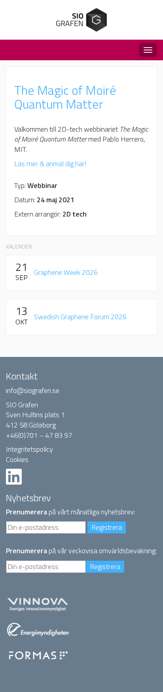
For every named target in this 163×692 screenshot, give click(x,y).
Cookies (17, 459)
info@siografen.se (32, 390)
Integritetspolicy (29, 449)
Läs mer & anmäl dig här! (50, 163)
